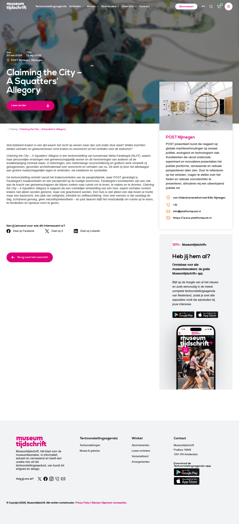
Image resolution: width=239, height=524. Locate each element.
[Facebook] (45, 479)
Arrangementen (141, 462)
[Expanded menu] (228, 6)
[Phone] (57, 479)
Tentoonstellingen (90, 445)
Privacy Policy (82, 503)
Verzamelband (140, 456)
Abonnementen (140, 445)
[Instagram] (51, 479)
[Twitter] (40, 479)
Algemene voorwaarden (114, 503)
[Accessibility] (203, 6)
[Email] (63, 479)
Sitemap (96, 503)
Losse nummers (141, 451)
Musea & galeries (90, 451)
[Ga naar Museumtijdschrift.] (7, 129)
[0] (219, 6)
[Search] (211, 6)
